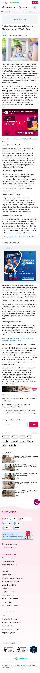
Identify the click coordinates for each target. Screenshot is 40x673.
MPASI (4, 32)
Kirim (34, 424)
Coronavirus (6, 437)
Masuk (35, 2)
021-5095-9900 (9, 548)
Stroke (29, 437)
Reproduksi (12, 445)
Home (6, 12)
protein (21, 179)
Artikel (13, 12)
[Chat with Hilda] (37, 502)
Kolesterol (14, 441)
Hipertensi (22, 441)
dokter (21, 379)
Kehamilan (5, 441)
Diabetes (15, 437)
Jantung (22, 437)
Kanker (4, 445)
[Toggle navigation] (3, 3)
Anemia (30, 441)
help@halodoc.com (10, 544)
